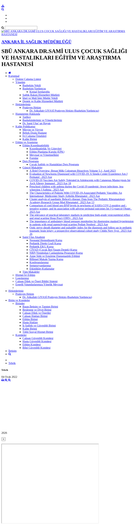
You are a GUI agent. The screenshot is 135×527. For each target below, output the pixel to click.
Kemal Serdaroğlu (40, 91)
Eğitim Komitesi (31, 344)
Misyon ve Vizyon (32, 129)
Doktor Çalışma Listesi (28, 79)
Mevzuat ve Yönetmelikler (44, 154)
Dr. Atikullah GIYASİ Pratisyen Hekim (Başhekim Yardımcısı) (64, 110)
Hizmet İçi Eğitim (25, 275)
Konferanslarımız (39, 262)
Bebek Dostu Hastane (34, 132)
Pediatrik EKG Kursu (42, 246)
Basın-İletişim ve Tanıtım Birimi (40, 306)
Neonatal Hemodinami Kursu (46, 240)
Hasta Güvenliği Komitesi (36, 341)
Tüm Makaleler (31, 271)
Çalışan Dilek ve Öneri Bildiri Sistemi (36, 281)
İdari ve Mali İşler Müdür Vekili (40, 98)
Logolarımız (22, 278)
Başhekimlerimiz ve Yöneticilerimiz (42, 120)
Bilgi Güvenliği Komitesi (36, 347)
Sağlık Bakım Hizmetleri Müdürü (41, 94)
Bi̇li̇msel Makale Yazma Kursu (46, 259)
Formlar (34, 158)
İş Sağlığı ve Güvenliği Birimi (39, 325)
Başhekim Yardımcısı (34, 88)
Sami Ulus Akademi (33, 237)
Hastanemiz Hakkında (27, 113)
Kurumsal (13, 75)
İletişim (12, 350)
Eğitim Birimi (30, 319)
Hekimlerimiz (23, 104)
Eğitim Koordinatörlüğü (35, 145)
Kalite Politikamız (25, 126)
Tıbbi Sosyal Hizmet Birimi (37, 331)
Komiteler (21, 335)
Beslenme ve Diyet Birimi (36, 309)
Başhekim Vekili (31, 85)
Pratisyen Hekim (31, 107)
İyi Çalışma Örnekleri (34, 135)
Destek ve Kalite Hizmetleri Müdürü (42, 101)
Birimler (20, 303)
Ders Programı (30, 161)
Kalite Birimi (29, 139)
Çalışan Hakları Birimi (34, 316)
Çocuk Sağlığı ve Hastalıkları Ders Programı (54, 164)
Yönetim (20, 82)
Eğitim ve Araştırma (26, 142)
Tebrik (12, 363)
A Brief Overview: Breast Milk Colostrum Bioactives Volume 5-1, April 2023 (73, 170)
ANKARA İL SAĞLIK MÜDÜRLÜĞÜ (36, 41)
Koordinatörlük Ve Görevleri (46, 148)
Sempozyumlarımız (40, 265)
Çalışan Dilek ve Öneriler (36, 312)
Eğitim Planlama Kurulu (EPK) (47, 151)
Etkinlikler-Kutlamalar (42, 268)
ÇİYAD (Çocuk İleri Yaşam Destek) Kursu (53, 249)
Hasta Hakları (30, 322)
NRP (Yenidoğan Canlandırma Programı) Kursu (56, 252)
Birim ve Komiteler (19, 300)
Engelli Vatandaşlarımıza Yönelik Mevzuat (39, 284)
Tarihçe (26, 117)
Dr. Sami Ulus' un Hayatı (36, 123)
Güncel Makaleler (32, 167)
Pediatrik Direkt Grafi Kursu (45, 243)
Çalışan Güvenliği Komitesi (37, 338)
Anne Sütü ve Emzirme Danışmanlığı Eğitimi (55, 256)
